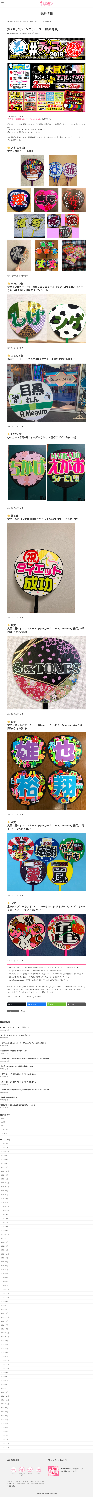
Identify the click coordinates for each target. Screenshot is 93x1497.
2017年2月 (4, 1353)
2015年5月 (4, 1424)
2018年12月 (5, 1317)
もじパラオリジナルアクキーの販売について (16, 1027)
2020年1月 (4, 1285)
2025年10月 (5, 1151)
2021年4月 (4, 1242)
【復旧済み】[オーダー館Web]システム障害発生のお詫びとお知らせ (24, 1058)
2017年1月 (4, 1356)
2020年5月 (4, 1270)
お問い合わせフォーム (24, 1484)
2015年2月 (4, 1435)
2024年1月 (4, 1179)
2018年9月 (4, 1321)
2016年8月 (4, 1376)
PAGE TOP (89, 1493)
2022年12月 (5, 1206)
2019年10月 (5, 1297)
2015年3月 (4, 1431)
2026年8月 (4, 1143)
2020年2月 (4, 1282)
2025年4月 (4, 1167)
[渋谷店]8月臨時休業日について (11, 1097)
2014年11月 (5, 1447)
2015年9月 (4, 1408)
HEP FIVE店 (22, 1474)
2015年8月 (4, 1412)
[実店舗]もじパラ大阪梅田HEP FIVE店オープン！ (17, 1105)
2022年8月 (4, 1218)
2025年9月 (4, 1155)
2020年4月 (4, 1274)
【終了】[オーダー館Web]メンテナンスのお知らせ (18, 1074)
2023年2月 (4, 1199)
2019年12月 (5, 1289)
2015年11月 (5, 1400)
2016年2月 (4, 1388)
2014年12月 (5, 1443)
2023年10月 (5, 1187)
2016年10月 (5, 1368)
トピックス (4, 1129)
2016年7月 (4, 1380)
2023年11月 (5, 1183)
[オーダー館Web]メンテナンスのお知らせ (15, 1035)
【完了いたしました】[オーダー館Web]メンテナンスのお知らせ (23, 1043)
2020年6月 (4, 1266)
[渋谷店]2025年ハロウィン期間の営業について (16, 1066)
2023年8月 (4, 1191)
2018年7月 (4, 1325)
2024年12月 (5, 1171)
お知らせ (22, 1011)
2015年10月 (5, 1404)
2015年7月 (4, 1416)
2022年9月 (4, 1214)
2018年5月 (4, 1329)
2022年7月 (4, 1222)
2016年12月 (5, 1360)
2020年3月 (4, 1278)
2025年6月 (4, 1163)
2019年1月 (4, 1313)
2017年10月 (5, 1337)
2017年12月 (5, 1333)
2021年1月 (4, 1250)
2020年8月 (4, 1262)
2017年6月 (4, 1349)
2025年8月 (4, 1159)
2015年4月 (4, 1427)
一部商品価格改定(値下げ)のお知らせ (13, 1051)
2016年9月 (4, 1372)
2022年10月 (5, 1210)
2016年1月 (4, 1392)
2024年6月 (4, 1175)
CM (2, 1126)
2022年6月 (4, 1226)
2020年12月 (5, 1254)
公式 (13, 1473)
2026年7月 (4, 1147)
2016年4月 (4, 1384)
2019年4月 (4, 1309)
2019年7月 (4, 1305)
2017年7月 (4, 1345)
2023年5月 (4, 1195)
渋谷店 (30, 1473)
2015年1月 (4, 1439)
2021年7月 (4, 1238)
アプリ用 (4, 1133)
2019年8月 (4, 1301)
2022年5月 (4, 1230)
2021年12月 (5, 1234)
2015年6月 (4, 1420)
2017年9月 (4, 1341)
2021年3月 (4, 1246)
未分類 (3, 1122)
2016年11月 (5, 1364)
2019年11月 (5, 1293)
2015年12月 (5, 1396)
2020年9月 (4, 1258)
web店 (38, 1473)
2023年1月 (4, 1203)
